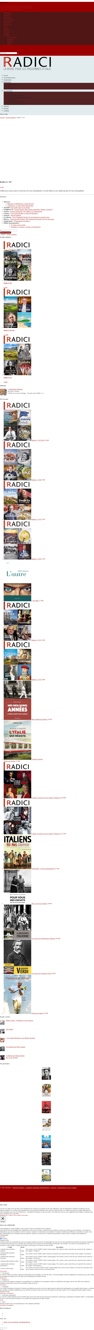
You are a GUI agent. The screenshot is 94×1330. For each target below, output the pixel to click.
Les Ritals (10, 93)
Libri (9, 44)
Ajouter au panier (5, 232)
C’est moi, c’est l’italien (14, 102)
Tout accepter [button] (17, 1215)
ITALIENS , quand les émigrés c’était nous (19, 97)
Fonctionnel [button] (3, 1271)
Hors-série (10, 88)
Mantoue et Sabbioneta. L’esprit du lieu (20, 204)
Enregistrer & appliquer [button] (7, 1305)
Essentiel (4, 1238)
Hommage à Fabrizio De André (16, 104)
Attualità (7, 22)
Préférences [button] (3, 1278)
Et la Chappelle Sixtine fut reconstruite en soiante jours (31, 217)
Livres (9, 86)
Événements (12, 37)
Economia (7, 24)
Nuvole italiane (16, 215)
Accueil (2, 117)
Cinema (10, 39)
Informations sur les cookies (67, 1188)
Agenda (7, 35)
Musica (10, 42)
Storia (6, 28)
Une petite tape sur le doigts (20, 207)
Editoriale (7, 13)
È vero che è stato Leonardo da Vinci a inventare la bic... (16, 6)
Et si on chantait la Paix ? (14, 95)
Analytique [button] (3, 1285)
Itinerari (7, 15)
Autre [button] (1, 1300)
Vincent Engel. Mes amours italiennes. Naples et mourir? (33, 209)
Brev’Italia (7, 17)
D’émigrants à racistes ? (22, 221)
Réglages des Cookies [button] (6, 1215)
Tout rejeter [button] (24, 1215)
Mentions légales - (19, 1188)
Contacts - (53, 1188)
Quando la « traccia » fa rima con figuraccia (25, 227)
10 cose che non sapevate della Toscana (11, 9)
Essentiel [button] (2, 1237)
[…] (42, 393)
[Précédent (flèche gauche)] (0, 1329)
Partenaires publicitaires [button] (7, 1293)
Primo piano (8, 19)
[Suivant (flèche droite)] (2, 1329)
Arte (5, 26)
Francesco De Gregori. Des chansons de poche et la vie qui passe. (32, 219)
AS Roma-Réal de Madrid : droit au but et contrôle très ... (16, 7)
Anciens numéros (12, 84)
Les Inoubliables (12, 99)
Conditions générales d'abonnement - (37, 1188)
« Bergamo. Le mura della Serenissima (20, 206)
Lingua (6, 33)
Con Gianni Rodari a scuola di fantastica (24, 213)
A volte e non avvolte (18, 225)
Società (6, 31)
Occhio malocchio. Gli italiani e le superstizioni (26, 211)
